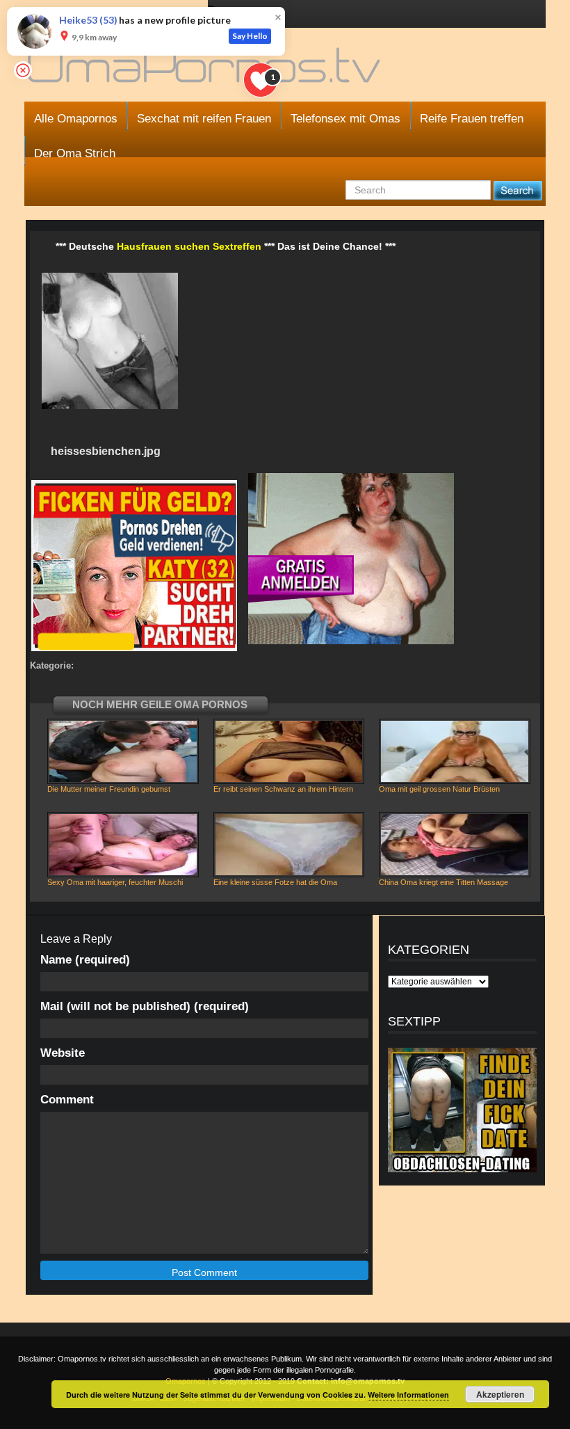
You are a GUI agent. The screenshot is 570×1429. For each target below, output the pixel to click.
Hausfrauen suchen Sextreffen (189, 246)
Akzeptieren (500, 1394)
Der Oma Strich (74, 153)
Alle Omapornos (75, 118)
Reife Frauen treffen (471, 118)
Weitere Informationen (408, 1394)
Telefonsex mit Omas (345, 118)
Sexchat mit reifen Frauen (204, 118)
